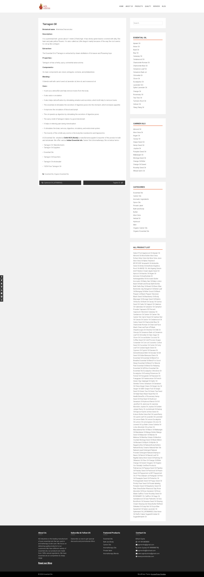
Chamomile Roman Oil (141, 63)
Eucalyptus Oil (138, 82)
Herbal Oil (136, 218)
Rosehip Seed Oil (139, 168)
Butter (135, 212)
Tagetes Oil (116, 183)
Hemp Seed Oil (138, 145)
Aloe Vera (137, 215)
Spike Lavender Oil (140, 87)
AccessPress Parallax (158, 574)
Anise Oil (136, 47)
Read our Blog (45, 563)
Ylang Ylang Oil (138, 107)
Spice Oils (137, 202)
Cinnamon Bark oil (140, 72)
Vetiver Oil (137, 104)
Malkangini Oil (138, 155)
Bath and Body (138, 209)
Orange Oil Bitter (139, 161)
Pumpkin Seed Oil (139, 152)
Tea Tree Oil (137, 98)
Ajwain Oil (136, 43)
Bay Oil (135, 53)
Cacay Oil (136, 139)
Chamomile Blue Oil (140, 66)
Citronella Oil (137, 75)
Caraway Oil (137, 56)
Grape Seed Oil (138, 142)
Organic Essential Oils (61, 174)
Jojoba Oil (137, 148)
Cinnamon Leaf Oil (140, 69)
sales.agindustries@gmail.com (148, 553)
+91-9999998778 (152, 548)
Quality (148, 6)
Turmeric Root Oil (139, 101)
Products (139, 6)
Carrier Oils (137, 196)
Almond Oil (137, 129)
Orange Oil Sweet (139, 164)
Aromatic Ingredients (141, 199)
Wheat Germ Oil (139, 171)
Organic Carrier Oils (140, 228)
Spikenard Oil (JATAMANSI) (53, 183)
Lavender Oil (137, 85)
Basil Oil (136, 50)
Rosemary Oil (138, 95)
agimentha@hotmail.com (147, 551)
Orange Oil (137, 91)
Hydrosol (136, 222)
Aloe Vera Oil (138, 132)
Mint (134, 225)
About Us (129, 6)
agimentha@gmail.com (146, 545)
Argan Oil (136, 136)
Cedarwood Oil (138, 59)
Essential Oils (49, 174)
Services (156, 6)
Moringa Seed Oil (139, 158)
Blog (164, 6)
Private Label (138, 206)
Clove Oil (136, 79)
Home (121, 6)
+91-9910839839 (143, 542)
